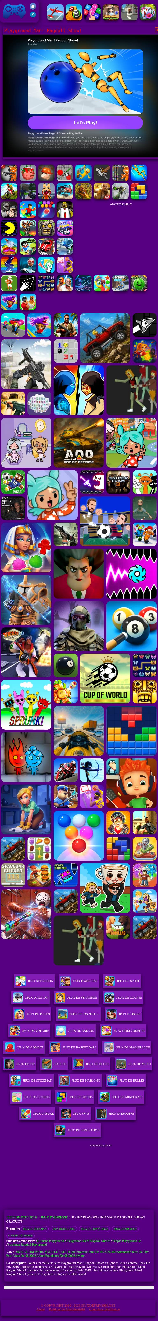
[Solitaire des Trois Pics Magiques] (148, 19)
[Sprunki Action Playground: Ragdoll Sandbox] (9, 180)
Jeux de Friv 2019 (21, 1217)
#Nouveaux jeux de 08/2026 (91, 1252)
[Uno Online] (46, 272)
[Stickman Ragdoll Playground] (102, 180)
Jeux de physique (125, 1228)
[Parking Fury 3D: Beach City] (46, 253)
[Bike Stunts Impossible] (28, 235)
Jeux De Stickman (35, 1228)
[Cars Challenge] (65, 235)
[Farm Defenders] (83, 198)
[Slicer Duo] (9, 253)
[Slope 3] (83, 290)
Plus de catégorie (20, 1235)
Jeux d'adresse (85, 981)
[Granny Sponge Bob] (65, 216)
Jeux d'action (36, 997)
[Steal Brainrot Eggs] (28, 308)
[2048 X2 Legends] (92, 19)
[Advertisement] (121, 234)
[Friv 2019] (33, 8)
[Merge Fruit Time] (139, 290)
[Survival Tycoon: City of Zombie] (46, 235)
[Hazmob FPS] (9, 216)
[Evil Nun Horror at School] (28, 272)
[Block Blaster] (139, 198)
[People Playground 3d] (65, 180)
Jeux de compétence (94, 1228)
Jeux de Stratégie (82, 997)
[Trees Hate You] (28, 253)
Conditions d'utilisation (104, 1309)
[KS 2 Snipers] (120, 198)
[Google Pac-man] (9, 235)
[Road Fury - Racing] (65, 198)
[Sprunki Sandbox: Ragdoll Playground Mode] (120, 180)
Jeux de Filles (38, 1014)
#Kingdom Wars (30, 1252)
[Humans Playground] (46, 180)
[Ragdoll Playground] (28, 180)
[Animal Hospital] (46, 198)
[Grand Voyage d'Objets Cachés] (111, 19)
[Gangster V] (102, 198)
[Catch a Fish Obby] (9, 308)
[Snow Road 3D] (120, 290)
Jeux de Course (129, 997)
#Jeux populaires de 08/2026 (56, 1255)
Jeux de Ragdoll (63, 1228)
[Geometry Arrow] (28, 290)
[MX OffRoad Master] (9, 198)
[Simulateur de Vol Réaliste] (55, 19)
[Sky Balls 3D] (74, 19)
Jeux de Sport (128, 981)
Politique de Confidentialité (67, 1309)
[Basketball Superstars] (65, 272)
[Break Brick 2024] (9, 272)
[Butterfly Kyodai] (46, 290)
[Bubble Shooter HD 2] (46, 216)
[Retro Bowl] (9, 290)
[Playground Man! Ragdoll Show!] (139, 180)
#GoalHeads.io (58, 1252)
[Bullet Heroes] (65, 253)
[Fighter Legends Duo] (65, 290)
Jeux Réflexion (40, 981)
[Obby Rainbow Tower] (28, 216)
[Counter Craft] (28, 198)
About (41, 1309)
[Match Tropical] (102, 290)
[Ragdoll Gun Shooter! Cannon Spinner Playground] (83, 180)
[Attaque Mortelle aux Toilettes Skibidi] (129, 19)
